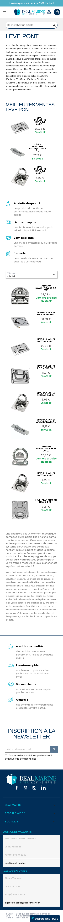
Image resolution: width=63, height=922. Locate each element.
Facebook (16, 787)
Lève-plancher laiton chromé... (46, 367)
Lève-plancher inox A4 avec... (40, 121)
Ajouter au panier (28, 119)
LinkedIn (43, 787)
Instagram (34, 787)
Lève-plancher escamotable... (46, 313)
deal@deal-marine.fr (16, 863)
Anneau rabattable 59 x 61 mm (46, 288)
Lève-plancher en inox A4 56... (46, 501)
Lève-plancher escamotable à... (46, 420)
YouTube (25, 787)
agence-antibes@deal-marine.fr (22, 902)
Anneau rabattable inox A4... (46, 448)
